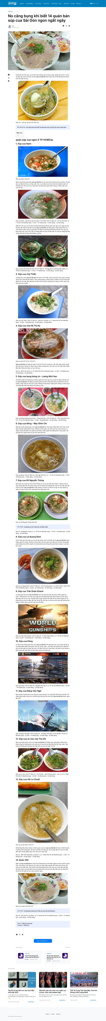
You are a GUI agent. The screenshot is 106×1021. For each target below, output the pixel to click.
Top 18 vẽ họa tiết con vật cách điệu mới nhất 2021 (21, 991)
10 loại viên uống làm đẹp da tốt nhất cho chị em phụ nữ (54, 957)
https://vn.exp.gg (27, 923)
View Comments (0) (42, 940)
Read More (31, 1001)
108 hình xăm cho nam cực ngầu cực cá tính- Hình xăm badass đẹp (52, 991)
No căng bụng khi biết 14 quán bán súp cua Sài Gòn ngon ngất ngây (46, 127)
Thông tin (10, 11)
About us (48, 1014)
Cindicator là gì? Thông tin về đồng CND (36, 527)
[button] (92, 3)
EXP (12, 1016)
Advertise (58, 1014)
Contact (53, 1014)
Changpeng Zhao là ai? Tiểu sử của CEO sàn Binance (39, 911)
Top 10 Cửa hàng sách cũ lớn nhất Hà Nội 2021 (32, 956)
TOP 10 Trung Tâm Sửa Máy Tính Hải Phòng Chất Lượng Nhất (83, 991)
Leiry (13, 26)
